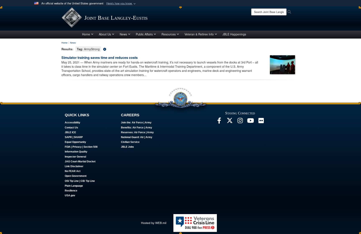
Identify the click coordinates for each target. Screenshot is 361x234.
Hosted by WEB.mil (153, 223)
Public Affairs (144, 34)
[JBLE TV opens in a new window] (250, 121)
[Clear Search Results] (180, 48)
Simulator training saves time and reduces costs (99, 57)
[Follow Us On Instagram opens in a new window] (240, 121)
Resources (168, 34)
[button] (121, 3)
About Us (105, 34)
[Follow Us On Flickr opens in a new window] (261, 121)
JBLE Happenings (234, 34)
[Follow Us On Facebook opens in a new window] (219, 121)
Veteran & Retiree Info (199, 34)
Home (86, 34)
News (123, 34)
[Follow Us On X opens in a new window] (229, 121)
